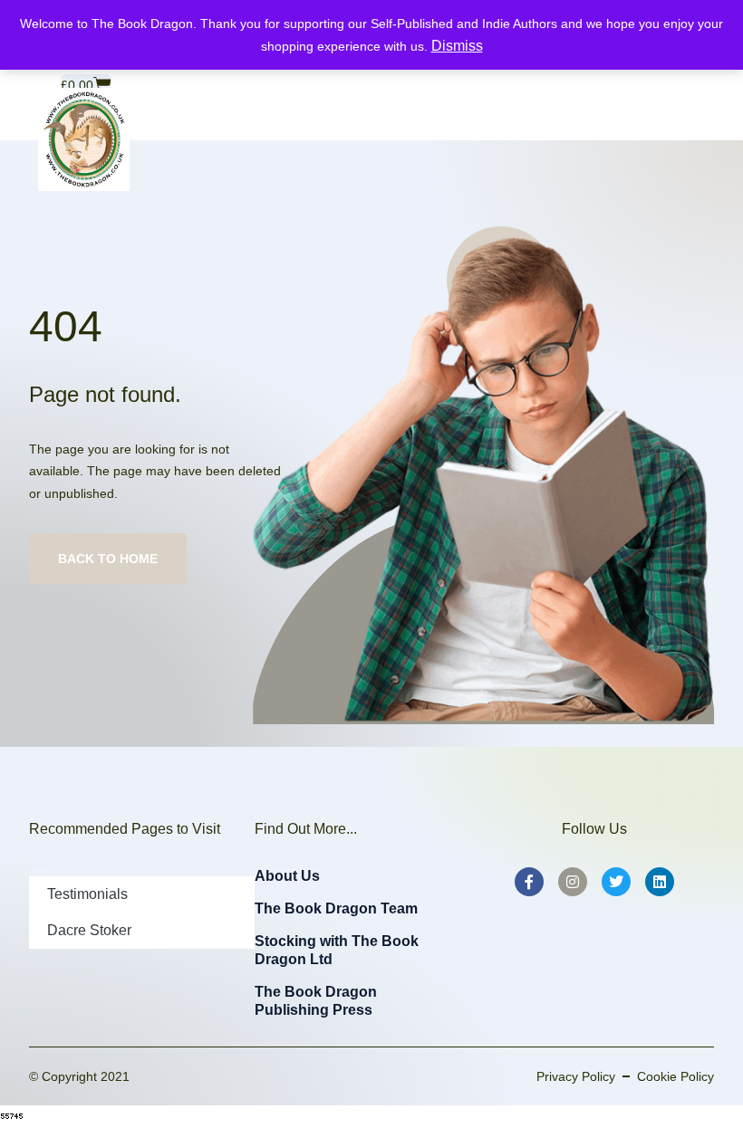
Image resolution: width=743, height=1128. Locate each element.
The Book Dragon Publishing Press (316, 1001)
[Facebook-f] (529, 881)
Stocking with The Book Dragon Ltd (337, 950)
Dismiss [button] (457, 45)
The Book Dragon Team (336, 908)
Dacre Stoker (89, 930)
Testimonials (87, 894)
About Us (287, 876)
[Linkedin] (659, 881)
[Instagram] (572, 881)
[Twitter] (616, 881)
